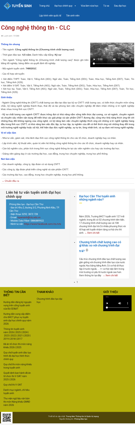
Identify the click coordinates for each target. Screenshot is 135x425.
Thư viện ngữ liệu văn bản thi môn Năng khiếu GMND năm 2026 (16, 401)
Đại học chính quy (63, 5)
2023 (6, 335)
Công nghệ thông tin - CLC (35, 27)
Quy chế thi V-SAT (12, 384)
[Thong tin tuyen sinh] (17, 6)
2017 (19, 339)
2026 (12, 379)
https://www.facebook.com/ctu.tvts (42, 224)
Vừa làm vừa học (89, 5)
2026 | (12, 332)
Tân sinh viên (73, 15)
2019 (6, 339)
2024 (24, 332)
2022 (13, 335)
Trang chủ (44, 5)
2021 (20, 335)
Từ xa (106, 5)
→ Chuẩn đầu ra (10, 181)
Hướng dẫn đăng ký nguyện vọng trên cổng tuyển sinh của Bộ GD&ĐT (17, 305)
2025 (18, 332)
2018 (12, 339)
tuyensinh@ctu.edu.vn (29, 217)
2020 (26, 335)
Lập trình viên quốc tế (50, 15)
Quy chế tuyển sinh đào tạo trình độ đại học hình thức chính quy (17, 355)
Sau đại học (120, 5)
